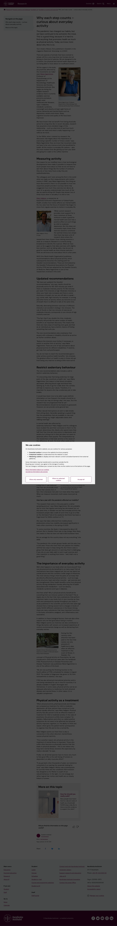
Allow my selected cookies (58, 479)
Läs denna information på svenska (37, 472)
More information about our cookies (37, 470)
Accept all (81, 479)
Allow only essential (36, 479)
